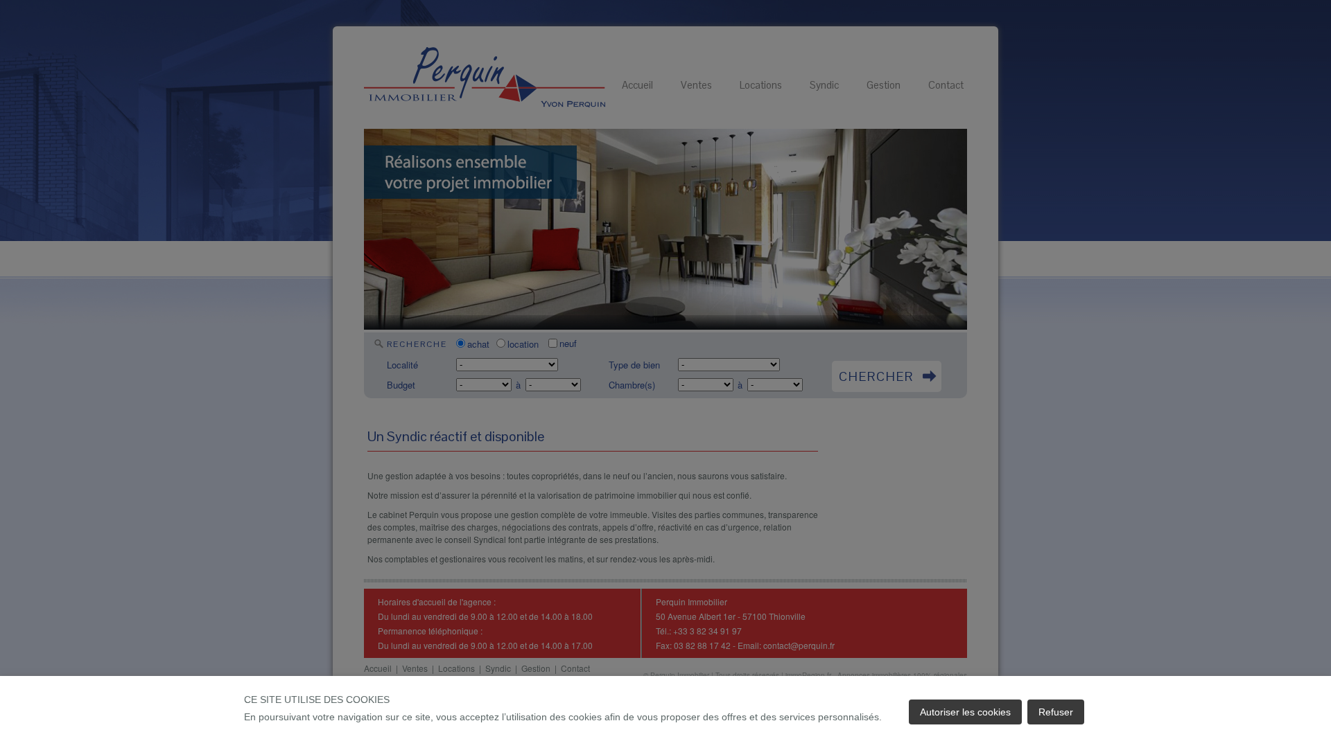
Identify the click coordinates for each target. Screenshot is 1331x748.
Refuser (1055, 712)
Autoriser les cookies (965, 712)
